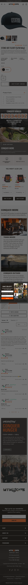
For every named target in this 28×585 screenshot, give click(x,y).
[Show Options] (12, 296)
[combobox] (7, 296)
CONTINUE (7, 298)
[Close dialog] (26, 284)
